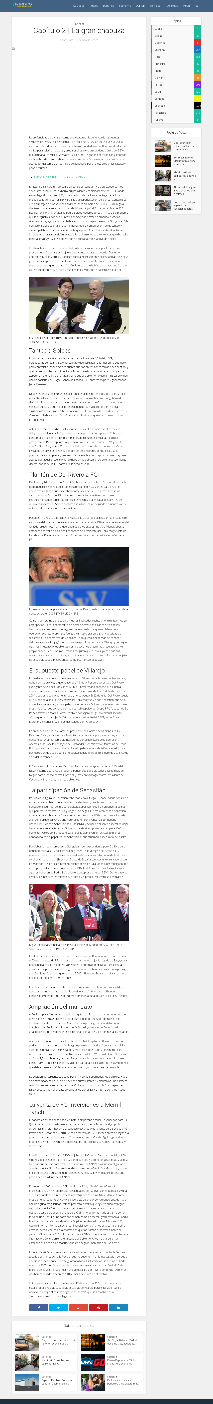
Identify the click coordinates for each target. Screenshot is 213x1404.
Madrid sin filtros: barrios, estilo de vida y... (185, 175)
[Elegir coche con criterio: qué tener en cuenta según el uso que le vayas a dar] (164, 146)
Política (94, 5)
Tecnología (171, 5)
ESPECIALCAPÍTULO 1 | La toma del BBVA (59, 177)
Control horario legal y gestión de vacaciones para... (184, 205)
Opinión (140, 5)
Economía (125, 5)
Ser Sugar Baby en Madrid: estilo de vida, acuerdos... (185, 161)
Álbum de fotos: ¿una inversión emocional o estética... (185, 190)
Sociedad (79, 5)
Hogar (187, 5)
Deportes (108, 5)
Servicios (155, 5)
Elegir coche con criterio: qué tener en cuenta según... (184, 146)
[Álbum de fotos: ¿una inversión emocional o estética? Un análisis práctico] (164, 190)
